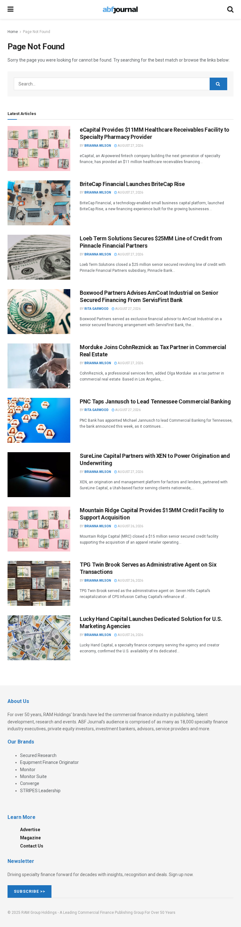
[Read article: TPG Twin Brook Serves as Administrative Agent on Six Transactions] (39, 583)
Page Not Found (36, 32)
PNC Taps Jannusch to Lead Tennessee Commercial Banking (155, 401)
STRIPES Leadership (40, 790)
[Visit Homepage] (120, 9)
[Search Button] (230, 9)
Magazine (30, 837)
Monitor (27, 769)
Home (13, 32)
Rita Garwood (96, 308)
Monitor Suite (33, 776)
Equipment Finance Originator (49, 762)
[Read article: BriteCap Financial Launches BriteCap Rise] (39, 202)
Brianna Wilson (97, 145)
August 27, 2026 (130, 145)
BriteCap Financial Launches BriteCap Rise (132, 184)
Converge (29, 783)
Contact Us (31, 845)
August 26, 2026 (130, 526)
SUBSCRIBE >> (29, 891)
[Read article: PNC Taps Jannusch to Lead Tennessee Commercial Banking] (39, 420)
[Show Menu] (10, 9)
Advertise (30, 829)
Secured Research (38, 755)
